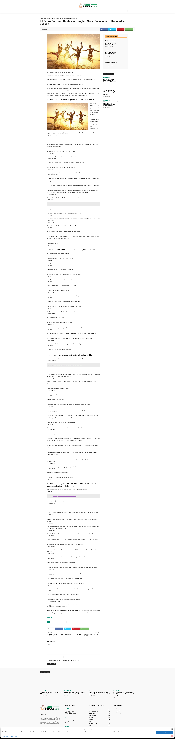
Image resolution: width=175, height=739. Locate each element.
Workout (107, 61)
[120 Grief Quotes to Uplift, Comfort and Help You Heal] (51, 682)
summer (85, 621)
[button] (172, 729)
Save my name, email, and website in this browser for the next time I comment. (63, 660)
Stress (81, 621)
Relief (72, 621)
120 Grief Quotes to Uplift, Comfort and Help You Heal (51, 693)
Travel (106, 40)
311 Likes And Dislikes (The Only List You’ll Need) (110, 54)
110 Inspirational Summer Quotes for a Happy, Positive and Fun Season (59, 635)
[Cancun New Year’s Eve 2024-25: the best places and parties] (122, 43)
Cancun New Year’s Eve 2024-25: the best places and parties (110, 43)
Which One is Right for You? (111, 63)
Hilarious (56, 621)
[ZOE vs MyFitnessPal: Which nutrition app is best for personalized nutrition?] (123, 92)
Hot (60, 621)
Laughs (64, 621)
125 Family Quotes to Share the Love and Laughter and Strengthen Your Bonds (110, 81)
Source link (49, 617)
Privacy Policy (14, 736)
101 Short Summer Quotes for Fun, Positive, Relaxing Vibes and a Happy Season (88, 635)
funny (52, 621)
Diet (104, 89)
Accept (164, 732)
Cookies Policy (6, 736)
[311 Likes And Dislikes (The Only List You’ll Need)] (122, 54)
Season (76, 621)
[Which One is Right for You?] (122, 64)
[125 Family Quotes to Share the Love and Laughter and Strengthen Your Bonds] (123, 81)
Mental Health (43, 18)
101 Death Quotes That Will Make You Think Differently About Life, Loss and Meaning (110, 103)
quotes (68, 621)
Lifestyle (107, 50)
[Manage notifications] (172, 736)
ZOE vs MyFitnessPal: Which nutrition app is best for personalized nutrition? (109, 92)
